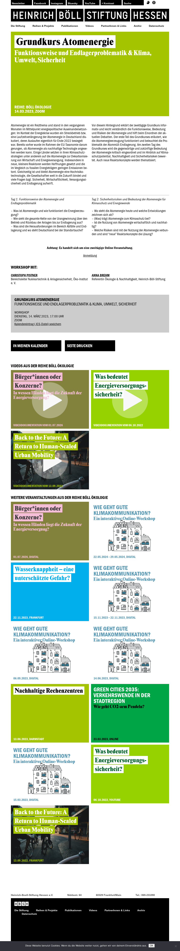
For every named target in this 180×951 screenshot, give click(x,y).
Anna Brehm (101, 275)
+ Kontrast (108, 3)
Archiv (138, 25)
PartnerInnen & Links (113, 25)
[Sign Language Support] (148, 2)
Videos (89, 25)
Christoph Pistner (24, 275)
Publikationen (69, 25)
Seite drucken (79, 345)
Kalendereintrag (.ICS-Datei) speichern (37, 324)
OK (151, 945)
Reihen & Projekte (43, 25)
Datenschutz (156, 25)
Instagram (57, 3)
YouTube (90, 3)
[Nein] (175, 946)
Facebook (40, 3)
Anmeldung (90, 255)
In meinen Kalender (30, 345)
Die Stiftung (18, 25)
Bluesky (73, 3)
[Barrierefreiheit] (154, 2)
